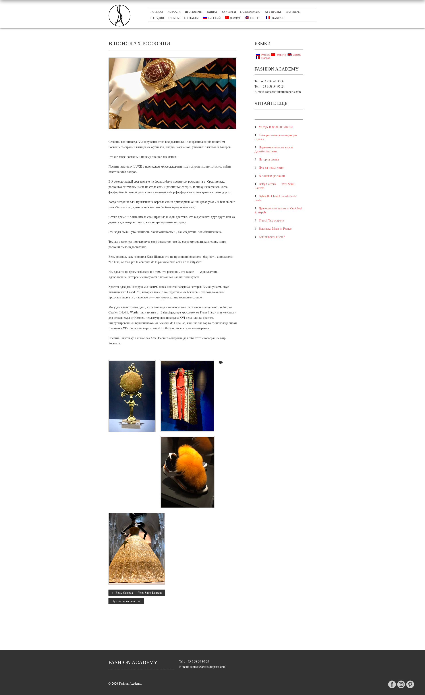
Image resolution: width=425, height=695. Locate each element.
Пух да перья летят (126, 601)
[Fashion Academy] (119, 25)
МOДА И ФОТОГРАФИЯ (276, 127)
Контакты (191, 18)
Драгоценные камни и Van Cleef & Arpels (278, 210)
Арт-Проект (273, 11)
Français (277, 18)
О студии (157, 18)
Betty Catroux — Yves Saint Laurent (137, 592)
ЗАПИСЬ (212, 11)
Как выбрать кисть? (272, 237)
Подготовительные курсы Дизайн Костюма (274, 149)
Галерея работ (250, 11)
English (255, 18)
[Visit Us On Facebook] (391, 688)
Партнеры (293, 11)
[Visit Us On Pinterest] (410, 688)
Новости (174, 11)
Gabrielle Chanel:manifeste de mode (275, 198)
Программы (193, 11)
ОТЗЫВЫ (174, 18)
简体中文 (235, 18)
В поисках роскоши (272, 176)
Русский (214, 18)
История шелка (269, 159)
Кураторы (229, 11)
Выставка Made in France (275, 228)
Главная (157, 11)
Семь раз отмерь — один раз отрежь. (276, 137)
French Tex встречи (271, 220)
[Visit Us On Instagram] (401, 688)
